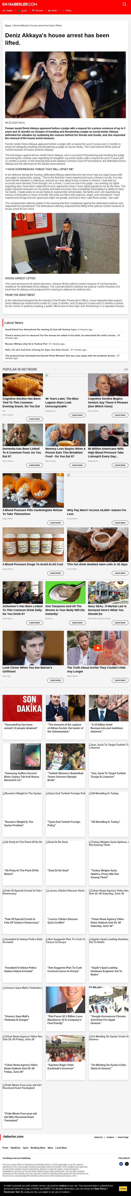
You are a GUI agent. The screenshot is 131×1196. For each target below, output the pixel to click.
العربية (24, 10)
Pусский (39, 10)
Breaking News (38, 1148)
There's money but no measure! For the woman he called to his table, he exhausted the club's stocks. (62, 336)
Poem (5, 1148)
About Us (98, 1137)
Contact (110, 1137)
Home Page (123, 1137)
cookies (63, 1185)
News (50, 1148)
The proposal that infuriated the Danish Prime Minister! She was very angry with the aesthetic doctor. (62, 356)
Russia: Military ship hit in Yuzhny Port (35, 344)
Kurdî (54, 10)
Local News (61, 1148)
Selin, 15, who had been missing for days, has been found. (46, 349)
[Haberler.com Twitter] (126, 1165)
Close (123, 1189)
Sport (25, 1148)
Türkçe (68, 10)
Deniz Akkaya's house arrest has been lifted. (33, 25)
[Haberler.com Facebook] (121, 1165)
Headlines (15, 1148)
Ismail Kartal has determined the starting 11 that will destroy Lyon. (49, 329)
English (9, 10)
